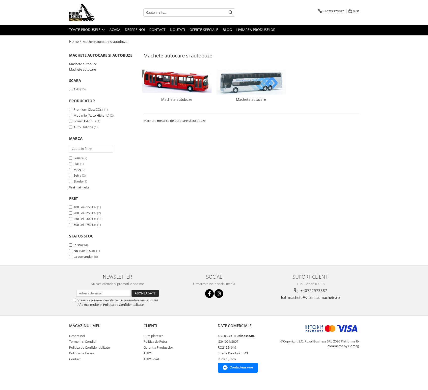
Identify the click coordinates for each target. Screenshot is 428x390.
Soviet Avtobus (85, 121)
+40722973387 (313, 290)
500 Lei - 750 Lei (85, 224)
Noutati (177, 29)
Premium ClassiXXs (88, 109)
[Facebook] (209, 293)
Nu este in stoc (84, 250)
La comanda (83, 256)
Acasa (114, 29)
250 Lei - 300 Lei (85, 218)
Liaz (76, 163)
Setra (77, 175)
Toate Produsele (85, 29)
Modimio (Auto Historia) (91, 115)
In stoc (78, 245)
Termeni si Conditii (82, 341)
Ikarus (78, 158)
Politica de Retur (155, 341)
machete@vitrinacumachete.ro (313, 297)
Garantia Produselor (158, 347)
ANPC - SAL (151, 359)
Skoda (78, 181)
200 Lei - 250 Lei (85, 213)
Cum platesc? (153, 336)
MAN (77, 169)
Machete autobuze (83, 64)
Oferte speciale (203, 29)
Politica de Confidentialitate (123, 304)
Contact (157, 29)
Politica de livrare (81, 353)
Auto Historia (83, 127)
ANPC (147, 353)
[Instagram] (218, 293)
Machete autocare (82, 69)
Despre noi (135, 29)
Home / (75, 41)
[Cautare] (230, 12)
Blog (227, 29)
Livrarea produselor (255, 29)
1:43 (77, 89)
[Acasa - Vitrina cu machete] (94, 12)
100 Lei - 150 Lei (85, 207)
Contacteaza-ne (241, 367)
